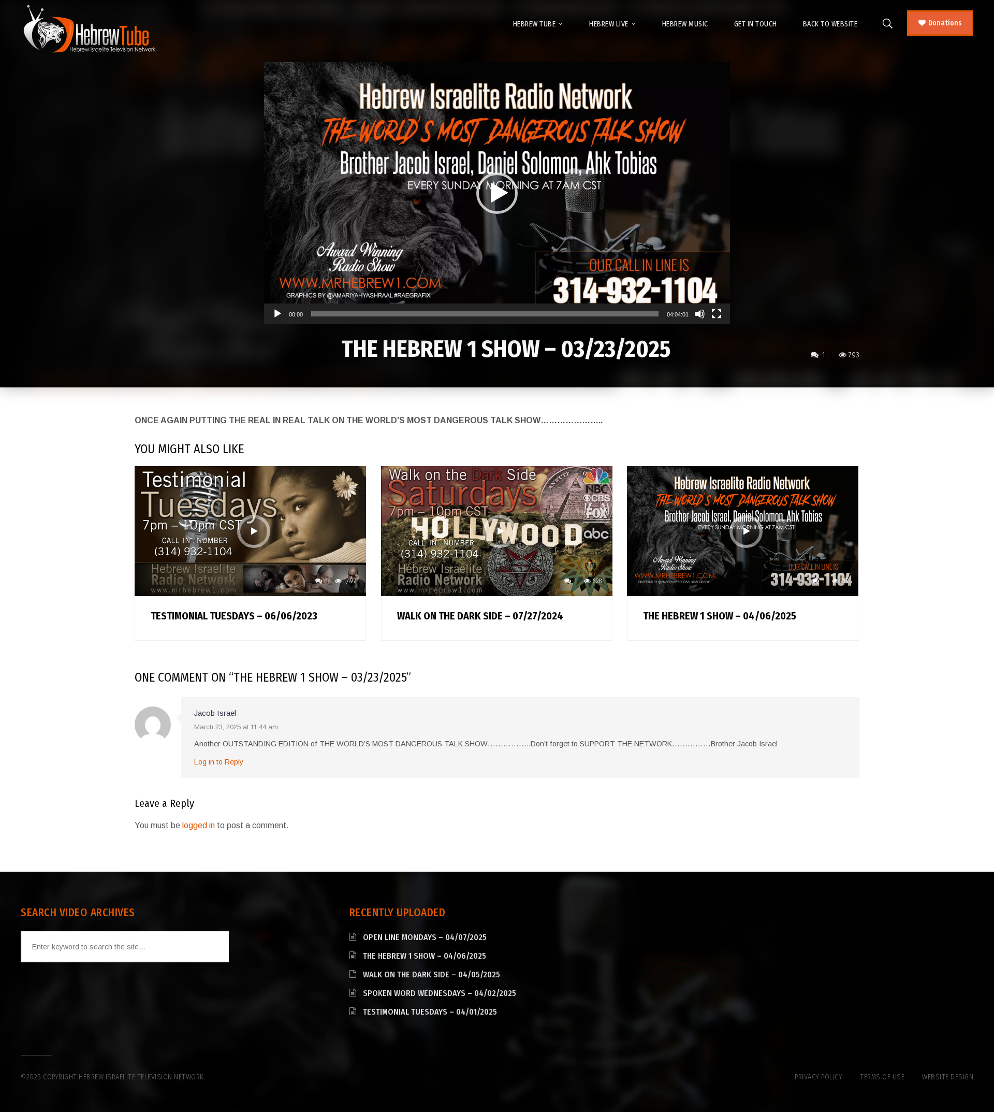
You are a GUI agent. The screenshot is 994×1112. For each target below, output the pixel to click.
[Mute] (700, 314)
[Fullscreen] (716, 314)
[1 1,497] (250, 530)
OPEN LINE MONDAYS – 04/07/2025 (425, 937)
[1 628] (496, 530)
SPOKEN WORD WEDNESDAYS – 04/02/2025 (439, 993)
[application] (497, 193)
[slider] (485, 313)
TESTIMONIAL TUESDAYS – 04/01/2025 (430, 1012)
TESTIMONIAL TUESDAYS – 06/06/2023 (234, 616)
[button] (497, 193)
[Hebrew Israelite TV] (89, 29)
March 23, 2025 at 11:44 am (236, 727)
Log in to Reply (218, 762)
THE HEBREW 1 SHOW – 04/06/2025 (719, 616)
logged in (198, 825)
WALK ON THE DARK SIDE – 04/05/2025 (431, 974)
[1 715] (742, 530)
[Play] (277, 314)
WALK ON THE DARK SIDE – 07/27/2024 (480, 616)
